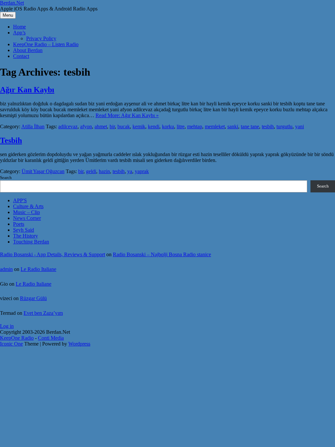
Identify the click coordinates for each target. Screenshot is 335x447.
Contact (21, 56)
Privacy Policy (41, 38)
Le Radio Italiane (38, 269)
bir (112, 126)
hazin (104, 171)
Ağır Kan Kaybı (27, 89)
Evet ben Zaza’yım (43, 313)
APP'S (20, 200)
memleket (215, 126)
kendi (153, 126)
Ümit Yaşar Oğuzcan (43, 171)
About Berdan (28, 50)
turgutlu (284, 126)
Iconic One (11, 344)
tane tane (250, 126)
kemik (138, 126)
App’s (19, 32)
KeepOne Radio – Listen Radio (46, 44)
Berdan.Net (12, 3)
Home (19, 26)
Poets (18, 224)
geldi (91, 171)
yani (299, 126)
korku (168, 126)
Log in (7, 326)
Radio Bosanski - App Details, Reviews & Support (52, 254)
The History (25, 236)
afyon (86, 126)
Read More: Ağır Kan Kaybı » (127, 115)
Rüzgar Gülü (33, 298)
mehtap (194, 126)
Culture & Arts (28, 206)
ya (129, 171)
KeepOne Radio (17, 338)
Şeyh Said (23, 230)
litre (181, 126)
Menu (8, 15)
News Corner (27, 218)
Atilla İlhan (32, 126)
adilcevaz (68, 126)
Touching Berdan (31, 241)
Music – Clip (26, 212)
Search (6, 177)
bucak (123, 126)
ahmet (101, 126)
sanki (232, 126)
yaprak (142, 171)
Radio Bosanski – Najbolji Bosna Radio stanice (162, 254)
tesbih (268, 126)
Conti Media (51, 338)
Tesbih (11, 140)
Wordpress (79, 344)
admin (6, 269)
